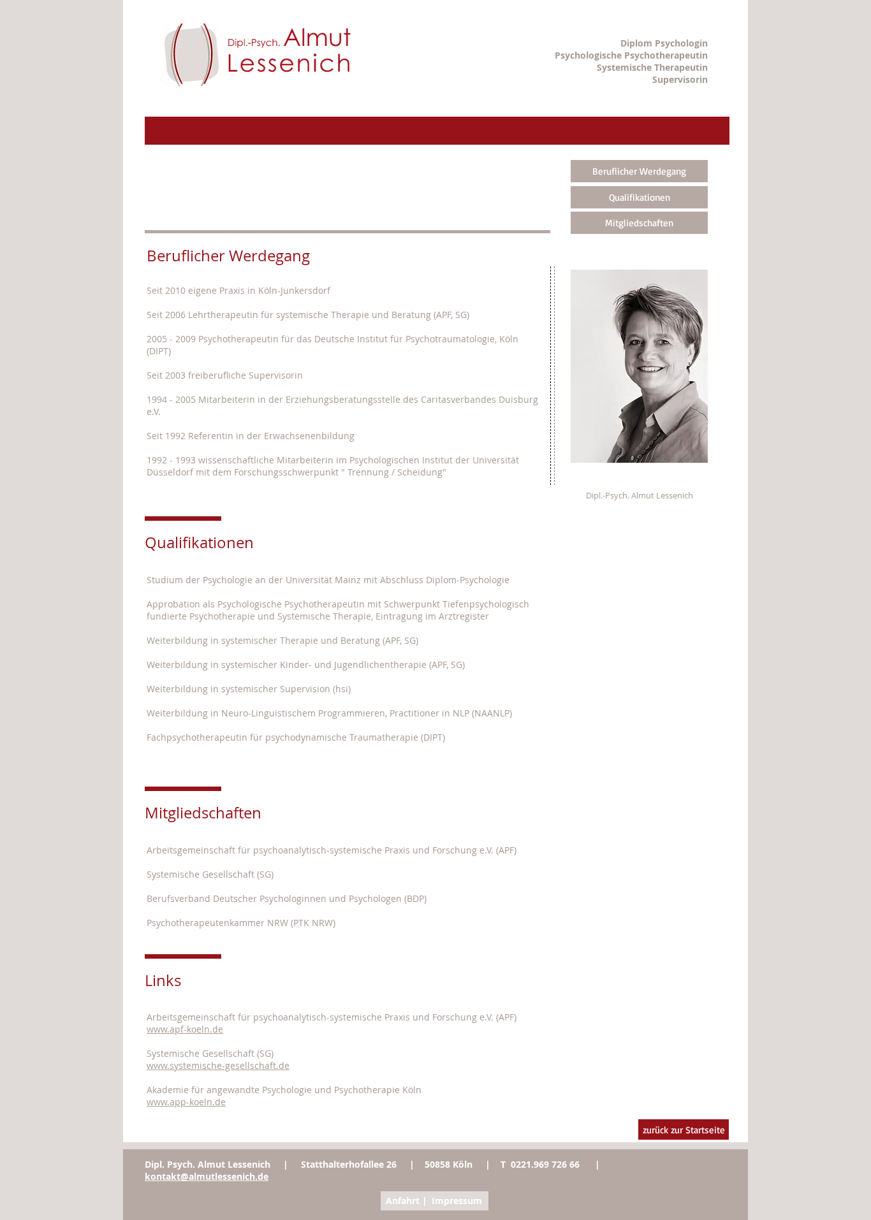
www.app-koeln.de (186, 1102)
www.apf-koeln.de (185, 1029)
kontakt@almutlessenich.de (206, 1176)
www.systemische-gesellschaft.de (218, 1065)
